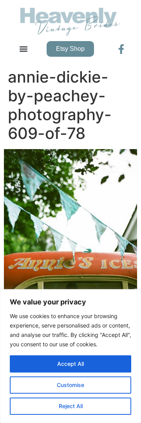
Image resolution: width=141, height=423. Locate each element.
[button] (23, 49)
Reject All (71, 406)
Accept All (70, 363)
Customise (70, 385)
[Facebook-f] (121, 49)
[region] (70, 356)
